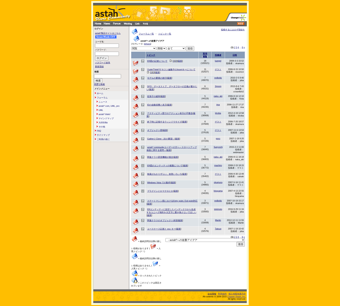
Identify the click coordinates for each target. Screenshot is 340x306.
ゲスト (218, 69)
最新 (180, 61)
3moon (218, 86)
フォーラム (102, 97)
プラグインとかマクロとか (160, 191)
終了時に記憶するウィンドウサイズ (164, 122)
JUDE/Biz (103, 122)
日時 (235, 55)
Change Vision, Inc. (236, 296)
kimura (147, 44)
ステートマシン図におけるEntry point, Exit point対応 (172, 201)
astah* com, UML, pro (108, 106)
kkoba (218, 113)
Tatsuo (218, 228)
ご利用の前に (103, 139)
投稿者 (218, 55)
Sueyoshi (218, 147)
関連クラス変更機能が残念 (160, 157)
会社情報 (212, 294)
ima (218, 104)
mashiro (218, 165)
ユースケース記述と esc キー (161, 229)
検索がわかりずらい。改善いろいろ (164, 174)
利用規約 (222, 294)
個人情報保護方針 (237, 294)
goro (218, 138)
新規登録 (99, 66)
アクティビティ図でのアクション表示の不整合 (170, 113)
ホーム (99, 93)
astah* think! (104, 114)
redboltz (218, 78)
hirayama (218, 191)
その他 (101, 126)
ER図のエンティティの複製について (165, 165)
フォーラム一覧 (146, 34)
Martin (218, 220)
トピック (151, 55)
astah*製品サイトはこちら (108, 33)
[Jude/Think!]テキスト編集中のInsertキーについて (171, 69)
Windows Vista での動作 (158, 182)
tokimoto (218, 209)
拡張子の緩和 (153, 96)
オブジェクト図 (154, 130)
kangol (218, 61)
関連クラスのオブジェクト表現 (162, 220)
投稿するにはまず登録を (233, 29)
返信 (205, 53)
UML (100, 110)
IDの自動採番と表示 (157, 105)
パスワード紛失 (102, 62)
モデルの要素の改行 (157, 78)
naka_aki (218, 96)
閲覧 (205, 56)
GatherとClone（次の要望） (161, 139)
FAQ (98, 131)
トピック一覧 (164, 34)
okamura (218, 182)
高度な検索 (99, 84)
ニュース (102, 102)
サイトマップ (103, 135)
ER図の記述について (157, 61)
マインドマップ (106, 118)
